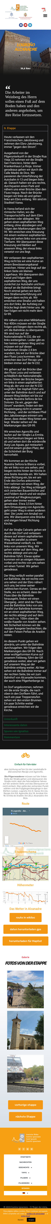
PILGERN (24, 1178)
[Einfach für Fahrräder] (25, 755)
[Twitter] (19, 1149)
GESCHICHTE (24, 1167)
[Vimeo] (30, 25)
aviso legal (25, 1216)
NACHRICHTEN (25, 1162)
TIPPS (24, 1173)
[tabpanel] (25, 423)
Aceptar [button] (31, 1220)
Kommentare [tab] (12, 737)
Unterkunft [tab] (11, 719)
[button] (45, 15)
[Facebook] (21, 25)
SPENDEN (25, 1188)
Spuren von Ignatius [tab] (16, 731)
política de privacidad (35, 1214)
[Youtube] (25, 25)
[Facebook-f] (23, 1149)
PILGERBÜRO (24, 1183)
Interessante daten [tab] (15, 725)
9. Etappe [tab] (10, 128)
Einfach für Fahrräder (25, 764)
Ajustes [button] (21, 1220)
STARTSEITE (26, 1157)
